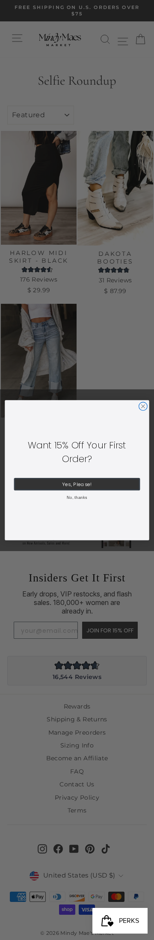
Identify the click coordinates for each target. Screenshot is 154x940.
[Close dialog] (143, 406)
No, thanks (77, 497)
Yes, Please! (77, 483)
